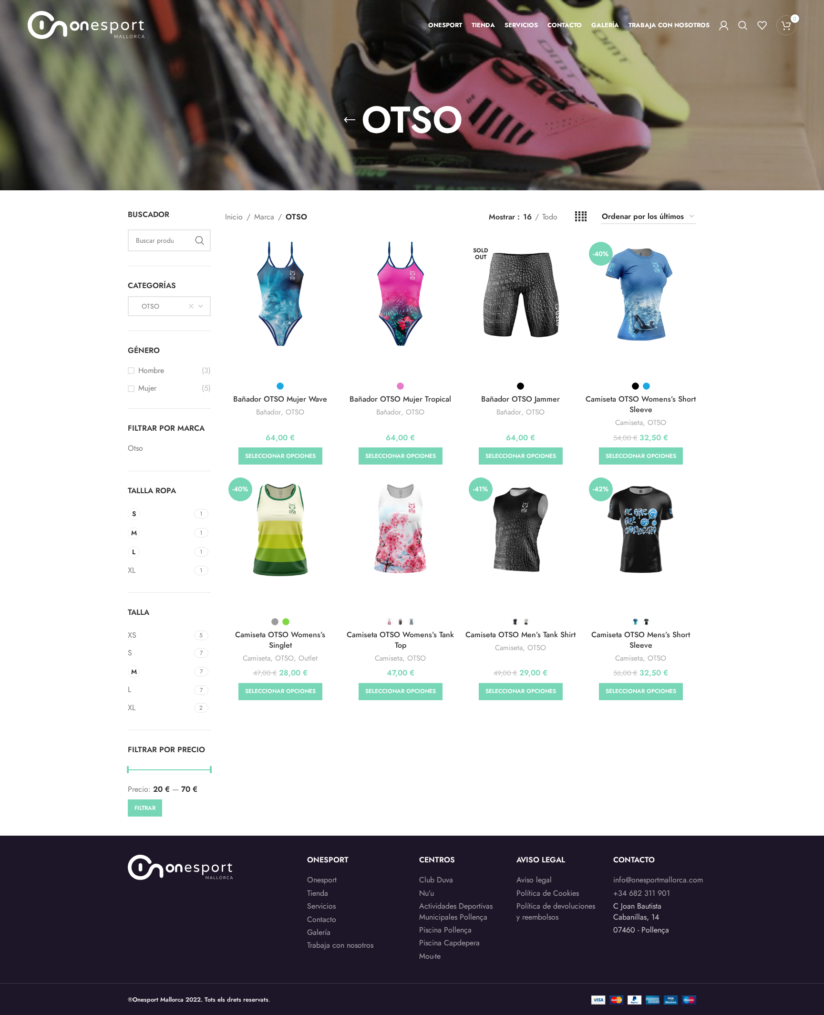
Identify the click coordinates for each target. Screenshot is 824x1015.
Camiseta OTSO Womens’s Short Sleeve (641, 404)
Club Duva (436, 880)
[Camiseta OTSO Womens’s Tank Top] (400, 529)
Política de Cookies (547, 893)
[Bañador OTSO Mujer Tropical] (400, 293)
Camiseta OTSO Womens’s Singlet (280, 640)
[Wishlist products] (762, 25)
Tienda (317, 893)
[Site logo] (86, 24)
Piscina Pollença (445, 930)
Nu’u (426, 893)
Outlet (308, 658)
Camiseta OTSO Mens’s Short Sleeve (640, 640)
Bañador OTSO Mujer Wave (280, 399)
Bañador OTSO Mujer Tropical (400, 399)
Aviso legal (534, 880)
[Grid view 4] (581, 217)
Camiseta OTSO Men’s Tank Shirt (520, 634)
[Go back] (349, 120)
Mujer (147, 388)
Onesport (322, 880)
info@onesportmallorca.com (658, 879)
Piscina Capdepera (449, 943)
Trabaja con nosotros (340, 945)
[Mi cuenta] (723, 25)
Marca (264, 216)
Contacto (321, 919)
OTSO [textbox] (147, 306)
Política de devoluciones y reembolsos (555, 911)
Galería (318, 932)
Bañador (268, 412)
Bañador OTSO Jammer (520, 399)
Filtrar (144, 808)
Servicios (321, 906)
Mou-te (430, 956)
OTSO (295, 412)
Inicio (234, 216)
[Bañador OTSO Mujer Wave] (280, 293)
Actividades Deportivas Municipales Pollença (456, 911)
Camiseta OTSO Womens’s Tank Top (400, 640)
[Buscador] (742, 25)
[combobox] (169, 306)
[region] (124, 940)
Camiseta (629, 423)
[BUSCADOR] (200, 240)
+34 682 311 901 (641, 893)
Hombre (151, 370)
